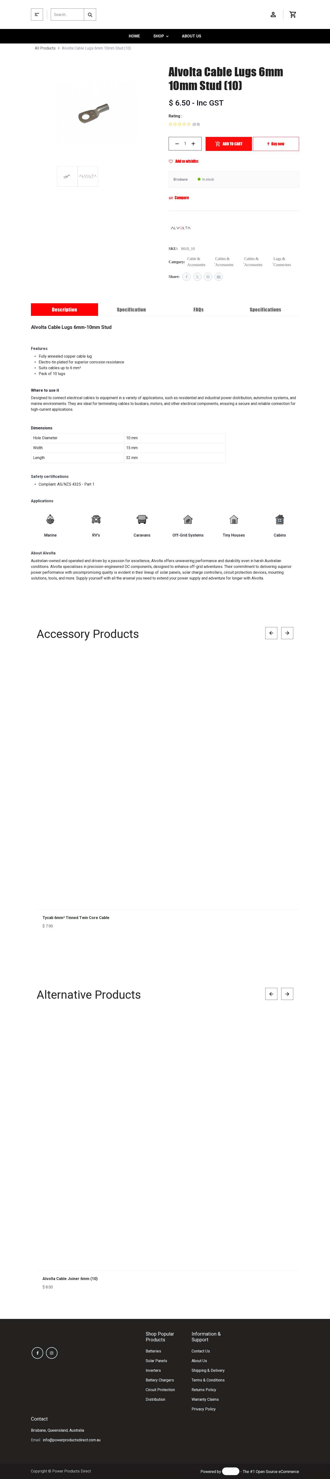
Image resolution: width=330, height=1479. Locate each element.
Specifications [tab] (265, 309)
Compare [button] (182, 198)
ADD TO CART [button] (232, 144)
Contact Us (201, 1351)
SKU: (173, 249)
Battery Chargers (160, 1380)
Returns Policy (204, 1389)
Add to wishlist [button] (186, 161)
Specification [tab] (131, 309)
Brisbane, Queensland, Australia (57, 1430)
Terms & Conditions (208, 1380)
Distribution (155, 1399)
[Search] (90, 14)
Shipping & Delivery (208, 1370)
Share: (174, 277)
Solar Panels (156, 1361)
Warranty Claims (205, 1399)
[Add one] (193, 144)
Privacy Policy (204, 1409)
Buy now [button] (277, 144)
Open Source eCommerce (277, 1471)
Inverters (153, 1370)
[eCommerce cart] (293, 14)
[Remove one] (177, 144)
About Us (199, 1361)
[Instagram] (51, 1353)
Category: (177, 262)
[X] (197, 277)
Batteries (153, 1351)
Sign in (273, 14)
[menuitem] (134, 36)
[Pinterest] (208, 277)
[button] (285, 663)
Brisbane (180, 179)
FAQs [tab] (199, 309)
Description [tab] (64, 309)
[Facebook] (186, 277)
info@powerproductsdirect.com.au (71, 1440)
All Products (45, 48)
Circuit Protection (160, 1389)
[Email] (219, 277)
